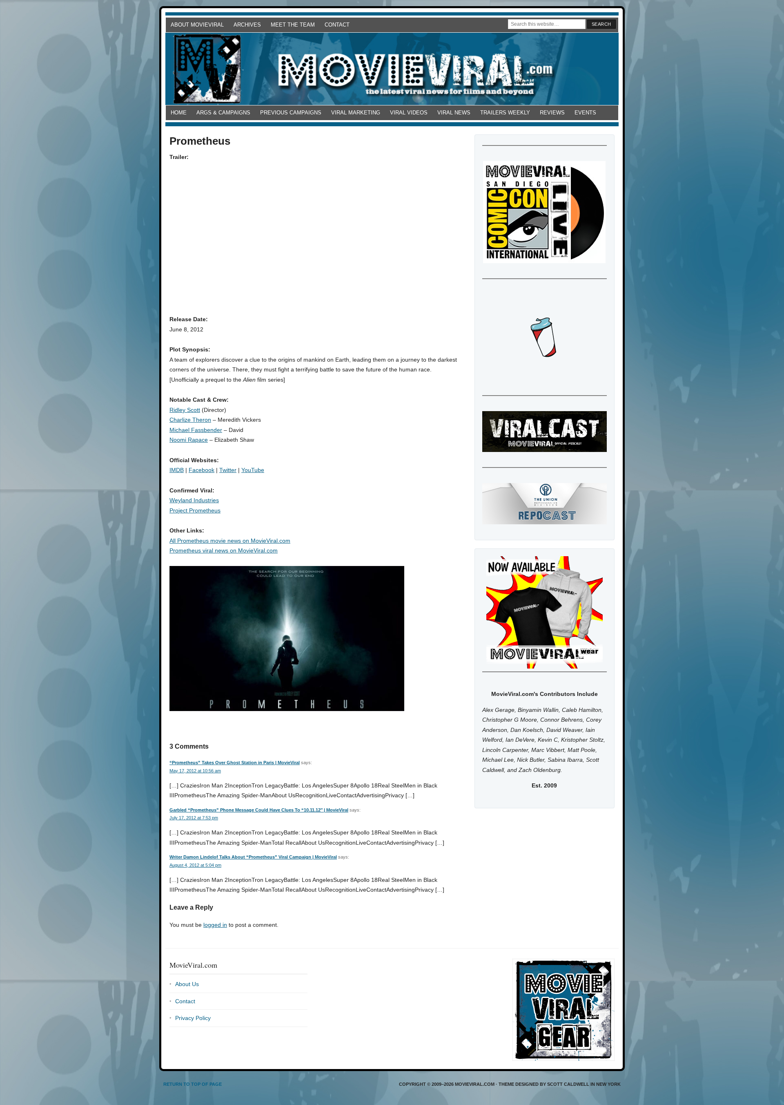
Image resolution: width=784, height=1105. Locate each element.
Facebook (201, 470)
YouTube (252, 470)
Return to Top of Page (192, 1084)
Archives (247, 25)
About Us (187, 984)
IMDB (176, 470)
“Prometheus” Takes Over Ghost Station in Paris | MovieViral (234, 762)
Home (179, 113)
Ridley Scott (184, 410)
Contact (337, 25)
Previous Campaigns (290, 113)
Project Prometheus (194, 510)
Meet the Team (293, 25)
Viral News (453, 113)
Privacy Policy (193, 1018)
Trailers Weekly (505, 113)
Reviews (552, 113)
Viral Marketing (355, 113)
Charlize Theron (190, 419)
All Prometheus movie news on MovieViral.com (229, 540)
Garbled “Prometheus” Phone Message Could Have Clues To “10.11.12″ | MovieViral (258, 810)
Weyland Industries (194, 500)
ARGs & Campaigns (223, 113)
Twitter (227, 470)
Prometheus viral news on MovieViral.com (223, 550)
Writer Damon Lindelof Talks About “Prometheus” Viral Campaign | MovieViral (253, 856)
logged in (215, 925)
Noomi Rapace (188, 439)
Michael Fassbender (195, 430)
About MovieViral (197, 25)
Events (585, 113)
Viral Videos (409, 113)
